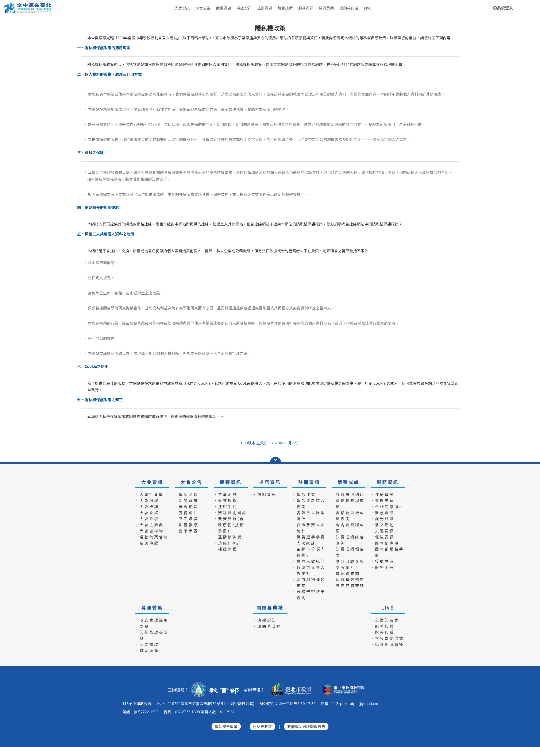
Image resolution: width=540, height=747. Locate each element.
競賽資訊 (231, 482)
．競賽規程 (225, 500)
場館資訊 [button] (244, 8)
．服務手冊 (382, 567)
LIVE (387, 607)
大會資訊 (152, 482)
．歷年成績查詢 (348, 585)
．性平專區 (186, 530)
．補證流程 (225, 548)
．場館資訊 (265, 494)
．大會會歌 (147, 518)
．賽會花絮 (186, 506)
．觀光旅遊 (382, 518)
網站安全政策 (226, 726)
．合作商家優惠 (387, 506)
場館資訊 (270, 482)
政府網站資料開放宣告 (306, 726)
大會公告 (191, 482)
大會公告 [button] (203, 8)
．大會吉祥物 (149, 530)
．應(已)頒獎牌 (347, 561)
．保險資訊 (382, 536)
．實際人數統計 (309, 561)
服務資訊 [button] (305, 8)
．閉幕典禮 (382, 632)
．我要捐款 (147, 644)
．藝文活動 (382, 524)
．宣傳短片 (186, 512)
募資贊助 (152, 607)
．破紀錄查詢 (345, 573)
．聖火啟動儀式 (387, 638)
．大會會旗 (147, 512)
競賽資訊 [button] (223, 8)
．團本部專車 (384, 543)
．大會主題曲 (149, 524)
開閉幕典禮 (270, 607)
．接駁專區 (382, 561)
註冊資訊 (309, 482)
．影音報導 (186, 524)
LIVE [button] (367, 8)
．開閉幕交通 (267, 626)
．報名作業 (304, 494)
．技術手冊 (225, 506)
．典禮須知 (265, 620)
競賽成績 (348, 482)
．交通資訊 (382, 530)
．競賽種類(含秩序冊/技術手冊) (229, 524)
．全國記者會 (384, 620)
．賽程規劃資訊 (230, 512)
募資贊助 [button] (326, 8)
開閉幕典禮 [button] (348, 8)
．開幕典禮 (382, 626)
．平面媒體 (186, 518)
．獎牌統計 (343, 567)
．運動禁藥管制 (152, 536)
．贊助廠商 (147, 650)
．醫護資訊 (382, 512)
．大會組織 (147, 500)
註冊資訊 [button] (264, 8)
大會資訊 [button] (182, 8)
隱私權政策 (262, 726)
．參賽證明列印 (348, 494)
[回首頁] (28, 4)
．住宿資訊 (382, 494)
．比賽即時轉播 (387, 644)
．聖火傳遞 (147, 543)
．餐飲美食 (382, 500)
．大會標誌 (147, 506)
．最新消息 (186, 494)
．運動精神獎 (227, 536)
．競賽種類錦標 (348, 579)
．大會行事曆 (149, 494)
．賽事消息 (225, 494)
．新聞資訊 (186, 500)
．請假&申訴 (227, 543)
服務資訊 (387, 482)
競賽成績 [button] (285, 8)
